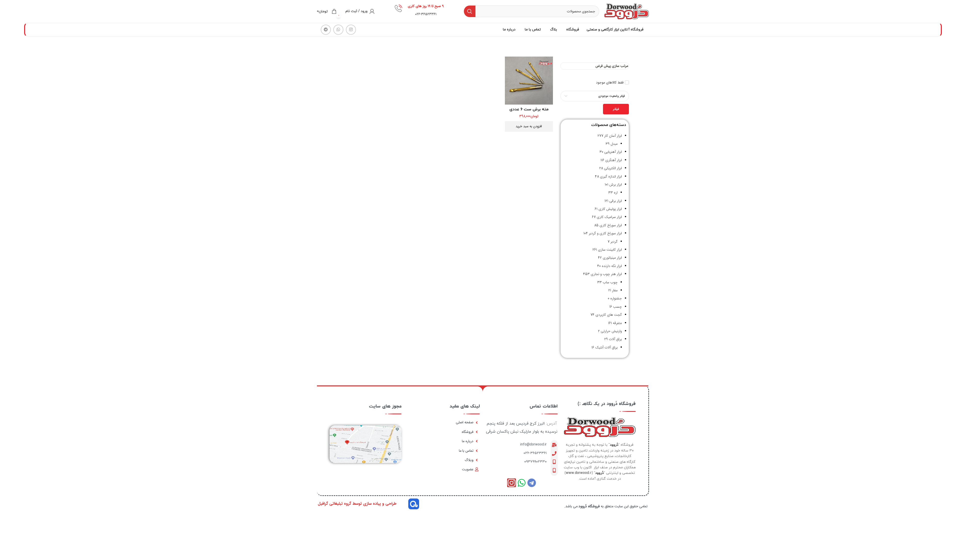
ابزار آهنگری (613, 160)
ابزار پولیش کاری (610, 209)
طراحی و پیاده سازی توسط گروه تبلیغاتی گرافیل (357, 504)
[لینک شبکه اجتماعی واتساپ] (338, 30)
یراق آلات (615, 339)
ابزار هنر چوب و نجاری (606, 274)
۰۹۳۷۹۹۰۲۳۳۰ (535, 461)
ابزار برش (615, 184)
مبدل (614, 144)
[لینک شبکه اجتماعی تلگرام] (326, 30)
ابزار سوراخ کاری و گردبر (605, 233)
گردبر (614, 241)
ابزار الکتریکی (613, 168)
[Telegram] (531, 482)
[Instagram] (511, 482)
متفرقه (617, 323)
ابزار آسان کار (613, 136)
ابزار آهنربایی (613, 152)
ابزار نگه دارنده (612, 266)
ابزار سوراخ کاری (610, 225)
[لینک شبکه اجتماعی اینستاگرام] (351, 30)
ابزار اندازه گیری (611, 176)
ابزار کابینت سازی (610, 249)
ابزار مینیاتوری (612, 257)
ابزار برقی (615, 201)
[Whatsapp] (521, 482)
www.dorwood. (578, 473)
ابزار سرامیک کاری (609, 217)
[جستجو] (469, 11)
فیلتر (616, 109)
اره (616, 192)
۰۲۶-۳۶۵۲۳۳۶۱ (535, 453)
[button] (529, 126)
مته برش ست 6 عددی (528, 109)
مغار (615, 290)
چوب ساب (610, 282)
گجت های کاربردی (608, 315)
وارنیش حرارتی (611, 331)
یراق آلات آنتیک (606, 347)
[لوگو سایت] (626, 11)
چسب (617, 306)
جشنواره (616, 298)
